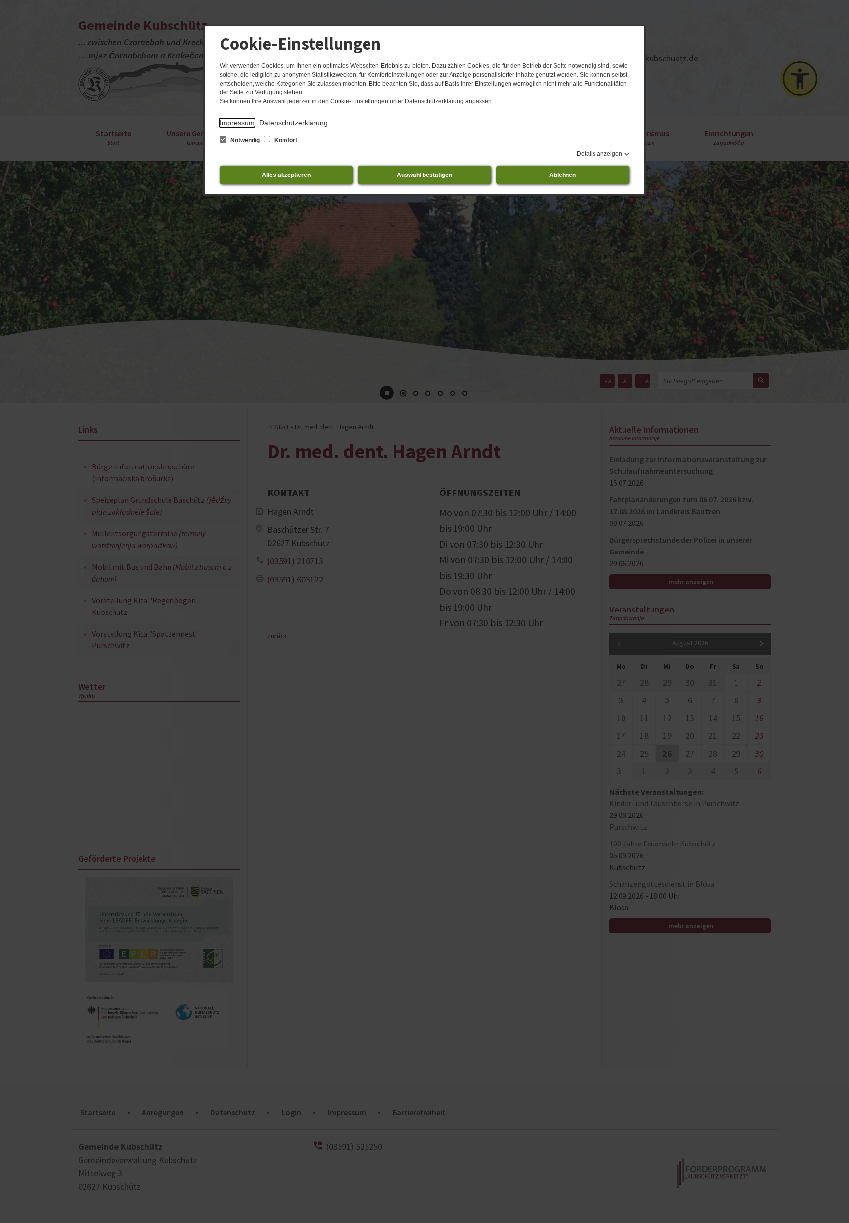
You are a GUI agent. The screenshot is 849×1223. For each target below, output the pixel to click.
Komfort (285, 140)
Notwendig (245, 140)
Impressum (237, 123)
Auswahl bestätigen (424, 175)
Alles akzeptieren (286, 175)
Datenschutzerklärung (293, 123)
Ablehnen (562, 175)
